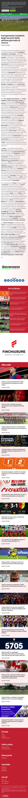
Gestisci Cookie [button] (5, 10)
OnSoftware (5, 795)
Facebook (4, 767)
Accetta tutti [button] (12, 10)
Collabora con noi (6, 737)
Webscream (6, 796)
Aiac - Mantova (5, 781)
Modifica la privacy (6, 748)
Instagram (4, 768)
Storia (3, 734)
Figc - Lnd (4, 779)
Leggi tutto (13, 8)
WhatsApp (4, 770)
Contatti (4, 736)
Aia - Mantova (5, 783)
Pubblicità (4, 758)
